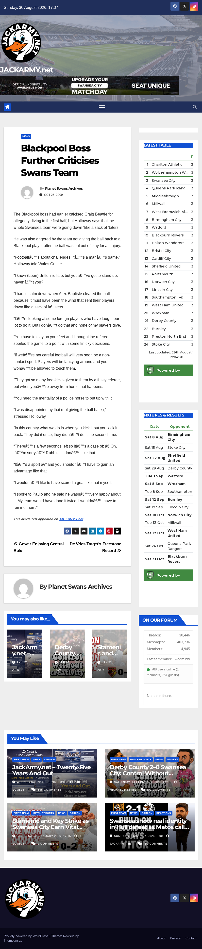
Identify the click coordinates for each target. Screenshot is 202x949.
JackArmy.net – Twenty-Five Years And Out (51, 770)
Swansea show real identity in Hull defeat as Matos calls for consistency (148, 827)
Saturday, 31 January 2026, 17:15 (44, 835)
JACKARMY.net (26, 69)
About (161, 938)
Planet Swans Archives (64, 188)
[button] (195, 107)
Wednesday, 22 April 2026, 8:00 (42, 782)
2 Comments (48, 843)
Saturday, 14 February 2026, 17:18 (142, 782)
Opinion (49, 759)
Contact (191, 938)
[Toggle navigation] (102, 107)
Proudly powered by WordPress (27, 936)
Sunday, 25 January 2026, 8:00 (139, 835)
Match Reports (140, 759)
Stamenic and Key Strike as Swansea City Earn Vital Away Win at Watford (50, 827)
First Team (21, 759)
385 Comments (50, 789)
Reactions (163, 813)
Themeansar (12, 940)
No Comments (158, 789)
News (26, 136)
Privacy (175, 938)
